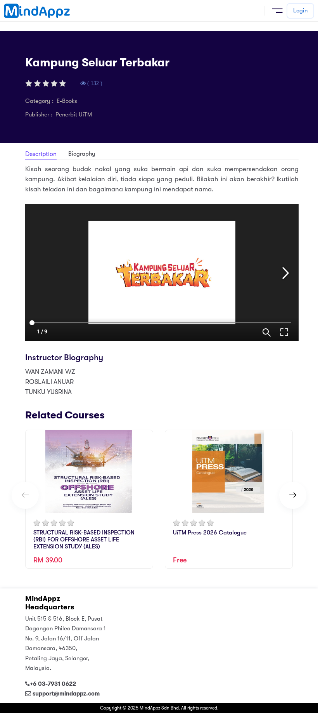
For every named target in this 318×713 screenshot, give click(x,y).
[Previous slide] (25, 495)
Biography (81, 153)
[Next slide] (292, 495)
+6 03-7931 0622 (53, 683)
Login (300, 10)
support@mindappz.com (66, 693)
